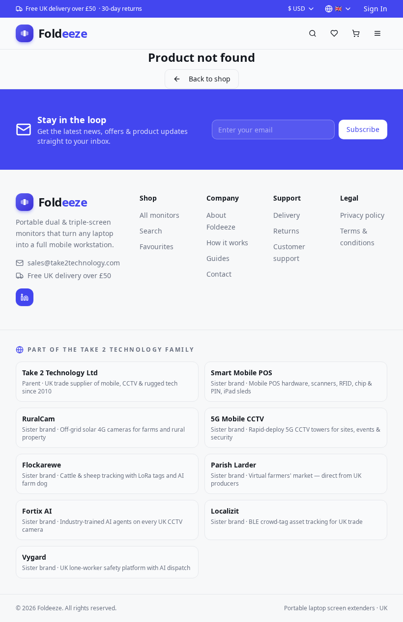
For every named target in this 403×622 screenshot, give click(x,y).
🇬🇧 (338, 8)
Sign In (375, 8)
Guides (218, 258)
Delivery (286, 215)
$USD (296, 8)
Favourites (156, 246)
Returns (286, 230)
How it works (227, 242)
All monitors (159, 215)
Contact (218, 274)
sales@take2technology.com (74, 262)
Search (151, 230)
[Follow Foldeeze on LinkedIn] (24, 297)
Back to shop (209, 78)
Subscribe (362, 129)
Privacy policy (362, 215)
